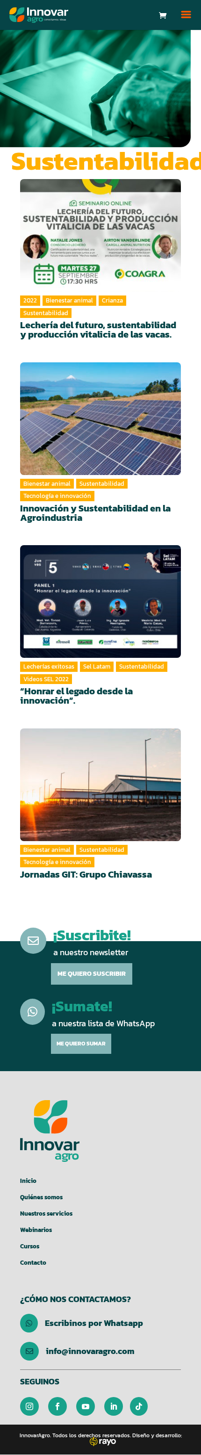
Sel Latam (96, 666)
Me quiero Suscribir (91, 974)
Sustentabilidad (45, 313)
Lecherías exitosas (48, 666)
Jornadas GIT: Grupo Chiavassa (86, 874)
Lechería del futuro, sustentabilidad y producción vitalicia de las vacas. (98, 329)
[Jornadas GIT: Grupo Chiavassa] (100, 784)
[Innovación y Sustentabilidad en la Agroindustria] (100, 418)
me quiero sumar (81, 1043)
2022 (30, 300)
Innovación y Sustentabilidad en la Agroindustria (95, 513)
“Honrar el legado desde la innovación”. (76, 695)
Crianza (112, 300)
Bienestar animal (69, 300)
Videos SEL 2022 (46, 679)
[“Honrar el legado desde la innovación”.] (100, 601)
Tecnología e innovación (57, 495)
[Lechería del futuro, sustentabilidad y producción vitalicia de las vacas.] (100, 235)
